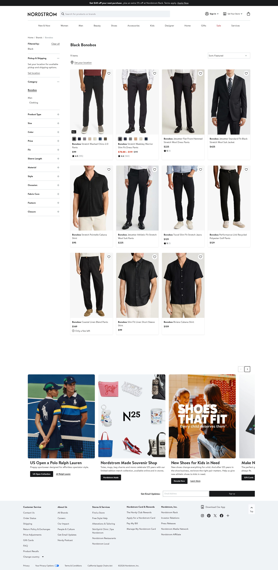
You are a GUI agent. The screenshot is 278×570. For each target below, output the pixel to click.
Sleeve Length (35, 158)
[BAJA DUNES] (89, 138)
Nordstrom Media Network (174, 528)
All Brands (63, 512)
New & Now (44, 25)
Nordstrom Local (100, 543)
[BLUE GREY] (125, 138)
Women (64, 25)
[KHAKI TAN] (135, 138)
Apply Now (183, 2)
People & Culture (66, 529)
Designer (169, 25)
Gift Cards (248, 477)
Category (32, 81)
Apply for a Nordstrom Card (141, 517)
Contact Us (29, 512)
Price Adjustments (32, 534)
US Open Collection (42, 474)
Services (235, 25)
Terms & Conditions (73, 565)
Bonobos (32, 90)
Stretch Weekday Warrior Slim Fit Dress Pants (135, 145)
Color (30, 132)
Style (30, 176)
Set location (34, 73)
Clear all (55, 43)
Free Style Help (100, 518)
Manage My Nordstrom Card (141, 528)
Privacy (26, 565)
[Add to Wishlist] (109, 73)
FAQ (25, 545)
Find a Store (98, 512)
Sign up (232, 493)
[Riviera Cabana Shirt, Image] (183, 285)
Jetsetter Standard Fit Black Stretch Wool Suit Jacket (228, 140)
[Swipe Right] (247, 369)
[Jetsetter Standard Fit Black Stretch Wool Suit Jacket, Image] (229, 101)
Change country (31, 556)
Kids (152, 25)
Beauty (97, 25)
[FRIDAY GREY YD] (130, 138)
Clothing (33, 102)
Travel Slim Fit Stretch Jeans (183, 234)
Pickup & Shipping (37, 58)
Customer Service (32, 507)
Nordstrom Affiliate (171, 534)
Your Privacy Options (44, 565)
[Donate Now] (202, 416)
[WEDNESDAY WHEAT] (140, 138)
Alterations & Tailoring (103, 523)
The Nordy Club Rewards (139, 512)
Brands (39, 37)
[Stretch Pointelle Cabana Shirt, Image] (91, 198)
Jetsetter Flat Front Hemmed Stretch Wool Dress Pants (183, 140)
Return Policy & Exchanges (36, 529)
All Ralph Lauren (63, 474)
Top (251, 511)
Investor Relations (170, 517)
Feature (32, 202)
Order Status (29, 518)
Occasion (32, 185)
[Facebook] (221, 516)
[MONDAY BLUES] (146, 138)
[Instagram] (202, 516)
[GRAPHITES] (84, 138)
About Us (62, 507)
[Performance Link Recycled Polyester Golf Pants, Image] (229, 198)
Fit (29, 149)
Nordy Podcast (65, 540)
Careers (61, 518)
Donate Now (179, 481)
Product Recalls (31, 551)
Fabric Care (33, 193)
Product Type (34, 114)
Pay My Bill (132, 523)
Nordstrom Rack (169, 512)
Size (30, 123)
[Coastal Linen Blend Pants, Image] (91, 285)
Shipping (27, 523)
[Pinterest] (209, 516)
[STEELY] (100, 138)
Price (30, 140)
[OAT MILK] (95, 138)
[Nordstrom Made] (131, 416)
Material (32, 167)
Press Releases (168, 523)
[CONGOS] (105, 138)
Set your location (83, 62)
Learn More (195, 481)
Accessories (134, 25)
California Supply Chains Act (100, 565)
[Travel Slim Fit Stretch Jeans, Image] (183, 198)
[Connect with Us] (228, 516)
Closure (32, 211)
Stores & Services (101, 507)
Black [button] (30, 48)
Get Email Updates (67, 534)
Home (187, 25)
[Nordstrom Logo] (42, 14)
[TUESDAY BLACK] (120, 138)
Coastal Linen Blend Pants (90, 321)
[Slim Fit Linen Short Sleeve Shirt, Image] (137, 285)
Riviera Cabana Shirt (179, 321)
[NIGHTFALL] (79, 138)
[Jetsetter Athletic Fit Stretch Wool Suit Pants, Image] (137, 198)
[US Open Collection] (61, 416)
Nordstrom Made (110, 477)
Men (81, 25)
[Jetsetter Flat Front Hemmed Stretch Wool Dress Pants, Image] (183, 101)
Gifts (203, 25)
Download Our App (215, 507)
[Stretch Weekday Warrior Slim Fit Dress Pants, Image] (137, 101)
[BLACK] (74, 138)
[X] (215, 516)
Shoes (114, 25)
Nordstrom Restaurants (104, 538)
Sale (219, 25)
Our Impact (63, 523)
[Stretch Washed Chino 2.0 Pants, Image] (91, 101)
